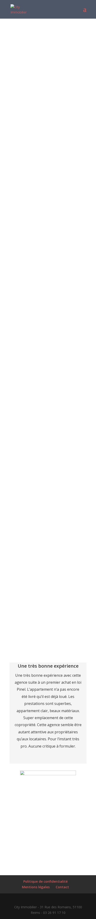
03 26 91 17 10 (59, 166)
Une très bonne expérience (48, 666)
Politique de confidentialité (45, 881)
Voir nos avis (48, 850)
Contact (62, 887)
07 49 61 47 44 (58, 176)
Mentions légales (36, 887)
